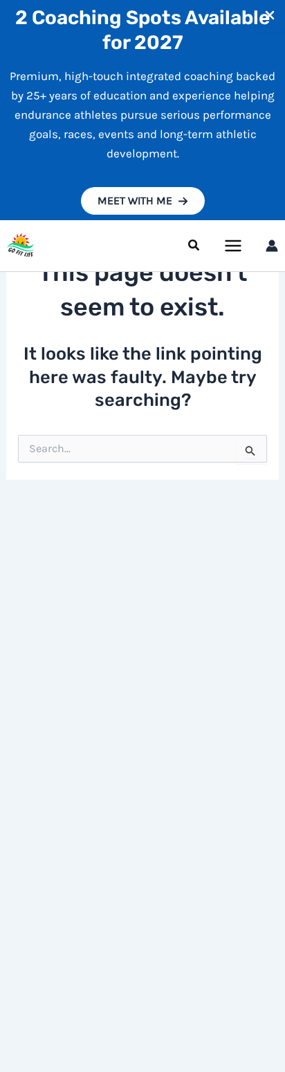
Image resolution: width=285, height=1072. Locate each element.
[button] (143, 201)
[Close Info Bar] (270, 16)
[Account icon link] (272, 246)
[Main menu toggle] (233, 245)
